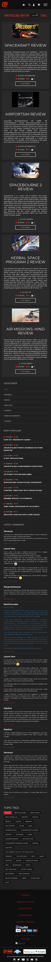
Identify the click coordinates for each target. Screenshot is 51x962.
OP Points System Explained (18, 474)
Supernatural (11, 830)
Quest (41, 856)
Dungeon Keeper (11, 839)
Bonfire (28, 821)
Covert (19, 860)
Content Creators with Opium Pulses (23, 490)
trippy (28, 865)
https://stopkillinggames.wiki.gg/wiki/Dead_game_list (23, 648)
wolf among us (11, 817)
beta (33, 856)
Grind (30, 834)
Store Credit (35, 878)
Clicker (18, 821)
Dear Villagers (20, 813)
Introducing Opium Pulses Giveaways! (23, 482)
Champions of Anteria (29, 830)
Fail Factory (10, 826)
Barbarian (17, 865)
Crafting (8, 848)
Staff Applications (13, 458)
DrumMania (9, 874)
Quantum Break (11, 878)
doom (24, 878)
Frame (21, 826)
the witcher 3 (21, 856)
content (25, 817)
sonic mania (35, 813)
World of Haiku (32, 860)
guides (8, 421)
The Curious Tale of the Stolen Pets (19, 852)
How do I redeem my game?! (17, 440)
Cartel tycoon (26, 869)
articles (8, 405)
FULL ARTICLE (25, 84)
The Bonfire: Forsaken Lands (16, 843)
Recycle (35, 817)
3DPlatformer (24, 874)
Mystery (8, 834)
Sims (7, 865)
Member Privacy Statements (18, 498)
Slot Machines (10, 869)
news (7, 400)
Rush (7, 882)
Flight (34, 15)
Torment (8, 856)
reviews (8, 395)
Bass (30, 826)
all (6, 389)
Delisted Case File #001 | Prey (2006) (22, 515)
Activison (19, 834)
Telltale (8, 860)
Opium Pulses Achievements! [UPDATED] (23, 466)
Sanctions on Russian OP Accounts (21, 506)
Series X (8, 821)
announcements (12, 416)
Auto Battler (28, 839)
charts (8, 410)
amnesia (35, 843)
